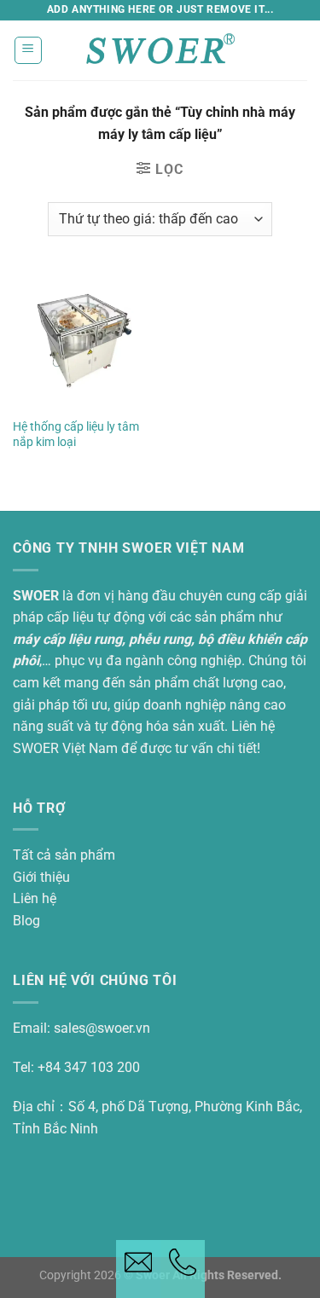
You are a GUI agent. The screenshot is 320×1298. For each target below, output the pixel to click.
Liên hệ (34, 898)
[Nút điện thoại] (182, 1269)
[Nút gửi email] (138, 1269)
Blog (26, 921)
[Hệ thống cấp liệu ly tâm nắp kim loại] (82, 339)
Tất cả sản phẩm (64, 855)
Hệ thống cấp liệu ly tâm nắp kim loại (76, 434)
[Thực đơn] (29, 50)
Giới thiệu (41, 877)
